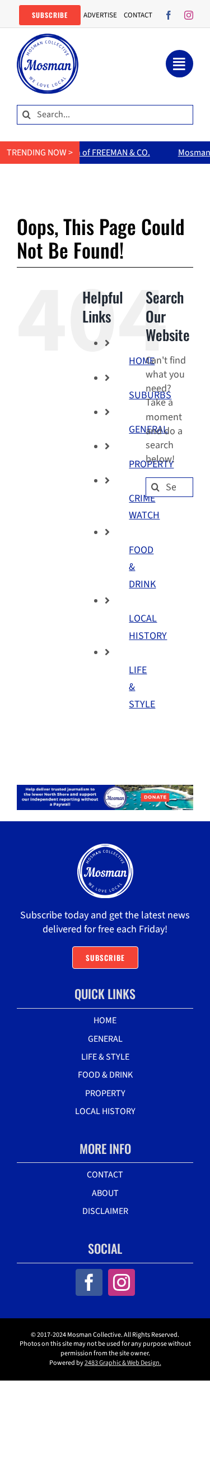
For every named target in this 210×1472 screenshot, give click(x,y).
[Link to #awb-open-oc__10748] (179, 63)
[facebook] (168, 15)
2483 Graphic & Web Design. (123, 1363)
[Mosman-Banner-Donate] (105, 790)
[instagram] (188, 15)
